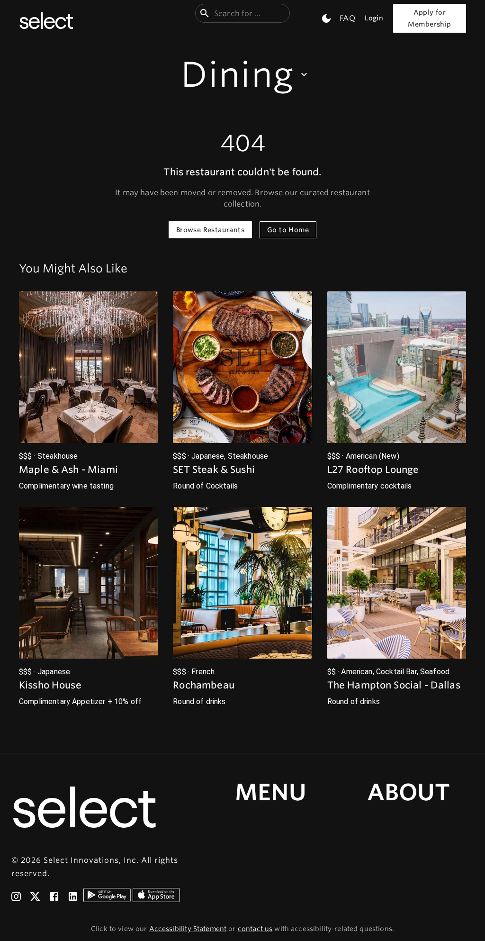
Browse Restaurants (210, 230)
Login (374, 18)
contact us (255, 928)
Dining (237, 74)
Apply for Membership (429, 18)
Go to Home (288, 230)
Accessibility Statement (187, 928)
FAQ (347, 18)
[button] (88, 391)
